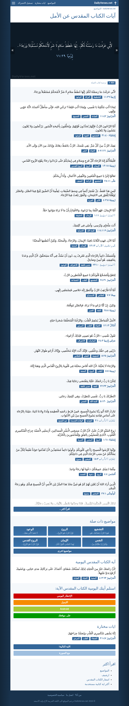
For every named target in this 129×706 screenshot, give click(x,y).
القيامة (89, 421)
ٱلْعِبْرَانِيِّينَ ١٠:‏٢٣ (104, 265)
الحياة (92, 151)
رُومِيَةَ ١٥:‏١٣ (108, 166)
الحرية (80, 440)
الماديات (92, 341)
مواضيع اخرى (65, 551)
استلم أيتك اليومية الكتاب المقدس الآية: (85, 589)
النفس (85, 116)
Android (64, 609)
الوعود (79, 97)
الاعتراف (73, 265)
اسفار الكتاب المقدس (98, 680)
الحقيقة (79, 216)
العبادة (94, 116)
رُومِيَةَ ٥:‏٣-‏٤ (109, 200)
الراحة (88, 181)
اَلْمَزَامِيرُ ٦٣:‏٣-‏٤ (107, 578)
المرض (80, 326)
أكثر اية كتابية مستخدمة (97, 684)
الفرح (90, 200)
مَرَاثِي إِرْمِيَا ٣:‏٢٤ (106, 341)
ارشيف (105, 675)
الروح (88, 166)
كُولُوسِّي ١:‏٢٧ (108, 493)
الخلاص (101, 295)
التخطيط (97, 97)
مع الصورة (64, 653)
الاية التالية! (64, 647)
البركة (87, 97)
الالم (98, 200)
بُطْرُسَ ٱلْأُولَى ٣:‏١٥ (104, 459)
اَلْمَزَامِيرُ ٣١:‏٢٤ (107, 280)
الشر (85, 151)
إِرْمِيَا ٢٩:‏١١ (109, 97)
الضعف (80, 181)
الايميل (64, 602)
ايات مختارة (40, 3)
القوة (86, 136)
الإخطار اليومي (64, 596)
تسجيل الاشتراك (25, 3)
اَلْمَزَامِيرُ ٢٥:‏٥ (108, 356)
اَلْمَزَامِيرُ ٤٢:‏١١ (107, 116)
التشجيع (95, 136)
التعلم (86, 356)
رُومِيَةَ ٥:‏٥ (110, 371)
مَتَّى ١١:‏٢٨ (109, 181)
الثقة (99, 311)
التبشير (88, 459)
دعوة (91, 474)
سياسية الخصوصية (56, 695)
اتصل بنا (69, 695)
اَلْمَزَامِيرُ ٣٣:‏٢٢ (107, 386)
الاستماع (90, 295)
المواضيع (52, 3)
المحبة (74, 246)
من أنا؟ (78, 695)
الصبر (91, 311)
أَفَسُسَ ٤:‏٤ (109, 474)
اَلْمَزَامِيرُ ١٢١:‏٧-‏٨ (106, 151)
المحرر (90, 440)
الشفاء (94, 639)
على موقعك (64, 615)
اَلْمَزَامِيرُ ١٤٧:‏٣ (107, 638)
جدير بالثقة (85, 265)
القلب (84, 280)
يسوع (78, 459)
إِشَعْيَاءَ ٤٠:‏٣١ (108, 135)
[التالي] (64, 504)
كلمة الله (91, 231)
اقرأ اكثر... (64, 509)
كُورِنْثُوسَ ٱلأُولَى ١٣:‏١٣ (102, 246)
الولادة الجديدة (77, 421)
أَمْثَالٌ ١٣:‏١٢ (109, 325)
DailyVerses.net (109, 9)
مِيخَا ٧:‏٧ (111, 295)
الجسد (83, 474)
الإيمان (97, 166)
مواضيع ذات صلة (102, 521)
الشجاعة (75, 280)
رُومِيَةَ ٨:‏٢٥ (109, 310)
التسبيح (76, 116)
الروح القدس (76, 166)
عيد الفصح (62, 421)
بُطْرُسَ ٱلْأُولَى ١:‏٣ (105, 420)
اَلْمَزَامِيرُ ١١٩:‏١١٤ (106, 230)
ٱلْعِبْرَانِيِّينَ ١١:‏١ (104, 215)
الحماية (81, 231)
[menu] (13, 4)
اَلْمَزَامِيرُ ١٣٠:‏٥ (107, 401)
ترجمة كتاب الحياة (98, 83)
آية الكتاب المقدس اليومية (95, 562)
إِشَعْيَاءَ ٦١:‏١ (109, 440)
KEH (112, 83)
